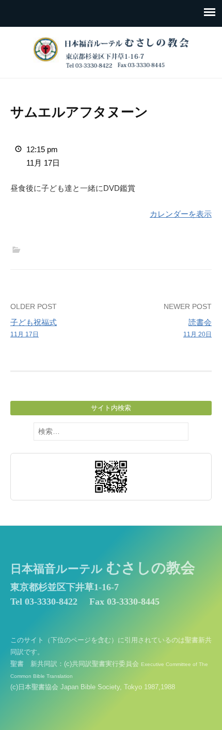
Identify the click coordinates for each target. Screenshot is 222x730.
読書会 (197, 328)
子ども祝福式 (33, 328)
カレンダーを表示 (181, 213)
